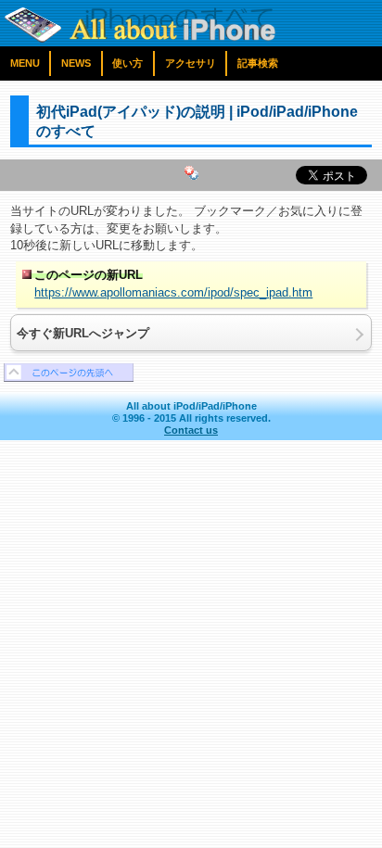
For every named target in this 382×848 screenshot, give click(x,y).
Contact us (191, 430)
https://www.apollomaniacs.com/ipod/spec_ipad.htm (173, 292)
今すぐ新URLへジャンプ (83, 333)
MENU (25, 63)
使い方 (127, 63)
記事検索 (257, 63)
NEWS (76, 63)
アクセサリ (190, 63)
